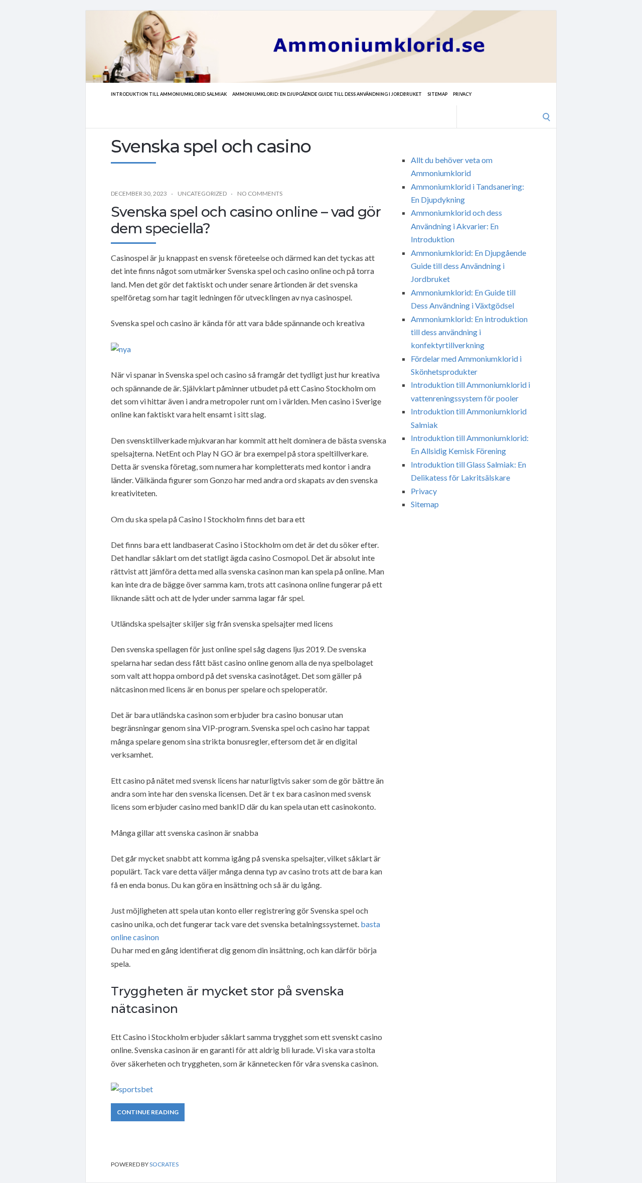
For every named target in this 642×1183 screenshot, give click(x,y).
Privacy (462, 94)
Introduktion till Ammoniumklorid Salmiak (169, 94)
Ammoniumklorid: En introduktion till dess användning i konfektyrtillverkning (469, 332)
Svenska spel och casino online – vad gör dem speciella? (246, 220)
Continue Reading (148, 1112)
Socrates (164, 1164)
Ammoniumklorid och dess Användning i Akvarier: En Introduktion (456, 226)
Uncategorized (202, 193)
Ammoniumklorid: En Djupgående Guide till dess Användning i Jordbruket (327, 94)
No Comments (259, 193)
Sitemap (437, 94)
